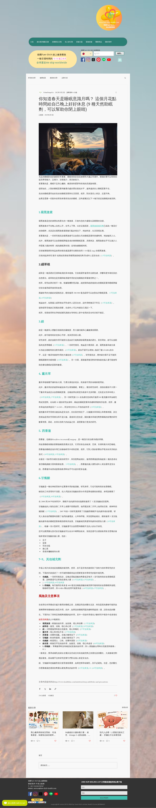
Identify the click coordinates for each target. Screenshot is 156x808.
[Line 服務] (104, 60)
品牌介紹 (65, 78)
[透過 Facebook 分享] (40, 689)
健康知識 (43, 78)
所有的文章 (32, 78)
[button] (42, 42)
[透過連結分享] (55, 689)
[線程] (93, 60)
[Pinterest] (98, 60)
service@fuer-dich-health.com (45, 788)
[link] (120, 59)
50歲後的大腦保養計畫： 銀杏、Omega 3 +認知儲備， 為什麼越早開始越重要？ (77, 733)
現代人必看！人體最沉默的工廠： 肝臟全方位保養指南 (112, 733)
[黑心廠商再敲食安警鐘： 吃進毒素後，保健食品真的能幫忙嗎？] (43, 719)
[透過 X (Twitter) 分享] (45, 689)
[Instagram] (88, 60)
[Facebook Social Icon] (83, 60)
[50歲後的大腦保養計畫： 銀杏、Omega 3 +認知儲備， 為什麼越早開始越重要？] (78, 719)
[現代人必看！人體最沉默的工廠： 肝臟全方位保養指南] (112, 719)
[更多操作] (116, 92)
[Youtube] (109, 60)
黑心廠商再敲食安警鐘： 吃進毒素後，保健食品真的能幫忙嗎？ (43, 733)
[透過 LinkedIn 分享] (50, 689)
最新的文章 (53, 78)
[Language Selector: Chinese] (87, 53)
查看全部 (125, 707)
